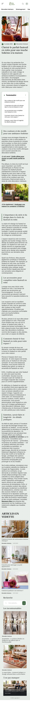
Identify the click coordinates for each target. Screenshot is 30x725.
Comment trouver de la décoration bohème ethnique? (15, 540)
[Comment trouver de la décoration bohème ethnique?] (15, 529)
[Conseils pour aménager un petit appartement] (15, 554)
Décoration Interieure (22, 44)
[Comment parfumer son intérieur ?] (15, 580)
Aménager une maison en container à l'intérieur (13, 205)
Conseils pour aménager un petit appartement (12, 565)
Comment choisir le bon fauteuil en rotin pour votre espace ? (14, 116)
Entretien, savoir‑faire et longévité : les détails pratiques (14, 121)
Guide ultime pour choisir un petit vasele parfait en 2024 (13, 158)
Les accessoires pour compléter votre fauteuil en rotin (14, 111)
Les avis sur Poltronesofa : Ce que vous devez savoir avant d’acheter (14, 690)
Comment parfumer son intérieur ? (12, 591)
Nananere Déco (7, 501)
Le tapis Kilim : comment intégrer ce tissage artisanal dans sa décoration (14, 673)
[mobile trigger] (3, 3)
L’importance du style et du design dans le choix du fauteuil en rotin (14, 106)
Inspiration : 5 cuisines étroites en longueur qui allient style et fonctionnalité (13, 640)
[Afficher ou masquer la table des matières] (21, 95)
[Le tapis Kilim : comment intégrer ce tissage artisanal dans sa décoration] (15, 656)
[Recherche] (23, 3)
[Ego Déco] (12, 3)
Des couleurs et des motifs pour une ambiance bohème (15, 101)
